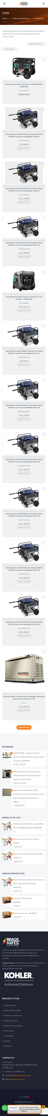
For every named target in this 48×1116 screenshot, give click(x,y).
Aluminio (14, 694)
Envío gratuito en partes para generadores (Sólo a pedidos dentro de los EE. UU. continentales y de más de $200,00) (24, 1109)
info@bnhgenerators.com (21, 1075)
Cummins (45, 82)
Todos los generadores (21, 82)
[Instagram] (25, 1097)
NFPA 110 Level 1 (35, 694)
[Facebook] (20, 1097)
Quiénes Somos (10, 1005)
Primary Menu (44, 3)
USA (30, 82)
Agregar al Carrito (24, 148)
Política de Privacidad (12, 1010)
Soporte (7, 1041)
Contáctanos (9, 1036)
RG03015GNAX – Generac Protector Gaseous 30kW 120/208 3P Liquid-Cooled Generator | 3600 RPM (28, 757)
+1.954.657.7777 (19, 1071)
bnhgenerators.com (17, 1079)
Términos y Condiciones (13, 1015)
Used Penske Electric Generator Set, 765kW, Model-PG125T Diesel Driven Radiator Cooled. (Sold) (27, 775)
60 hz (39, 82)
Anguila (35, 82)
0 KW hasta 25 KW (8, 82)
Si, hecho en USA (23, 694)
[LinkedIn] (22, 1097)
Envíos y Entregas (10, 1020)
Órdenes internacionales (13, 1026)
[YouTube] (28, 1097)
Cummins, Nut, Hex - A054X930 (25, 913)
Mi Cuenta (7, 1046)
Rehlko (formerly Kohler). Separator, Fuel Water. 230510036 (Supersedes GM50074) (29, 884)
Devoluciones (9, 1031)
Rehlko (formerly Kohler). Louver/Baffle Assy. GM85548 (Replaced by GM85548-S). (28, 828)
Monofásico (36, 132)
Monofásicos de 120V (35, 402)
